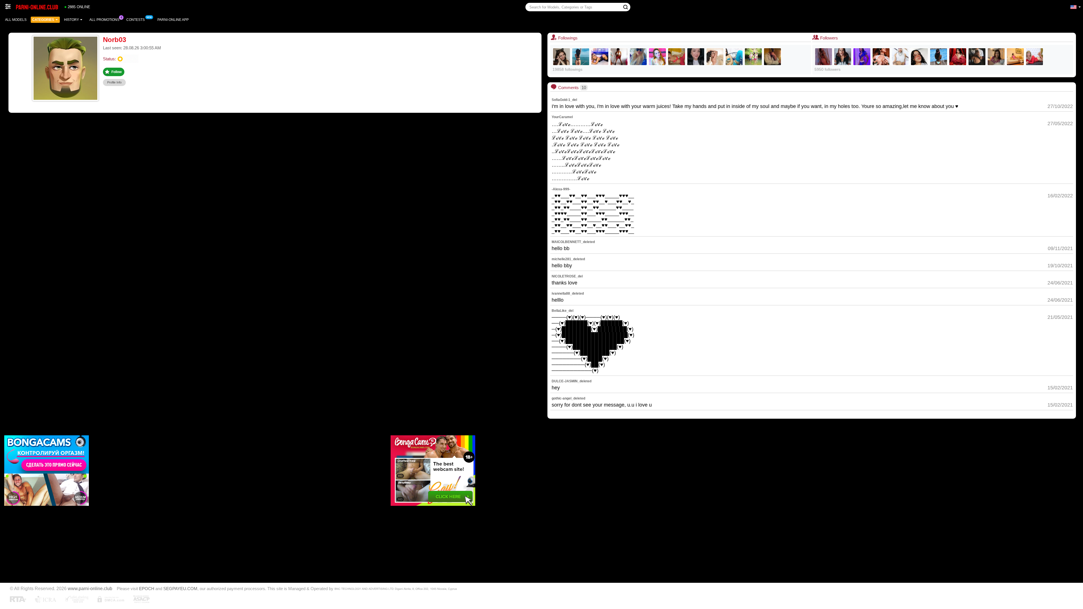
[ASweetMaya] (581, 57)
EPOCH (146, 588)
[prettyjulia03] (715, 57)
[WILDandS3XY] (657, 57)
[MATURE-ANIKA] (843, 57)
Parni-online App (173, 20)
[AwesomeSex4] (753, 57)
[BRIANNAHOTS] (862, 57)
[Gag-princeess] (958, 57)
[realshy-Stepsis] (919, 57)
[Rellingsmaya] (939, 57)
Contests (135, 20)
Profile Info (114, 82)
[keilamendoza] (824, 57)
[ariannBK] (900, 57)
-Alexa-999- (561, 189)
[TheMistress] (696, 57)
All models (16, 20)
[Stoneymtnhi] (977, 57)
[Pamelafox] (638, 57)
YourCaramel (562, 117)
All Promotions (104, 20)
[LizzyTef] (881, 57)
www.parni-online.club (90, 588)
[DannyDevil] (561, 57)
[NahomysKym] (1015, 57)
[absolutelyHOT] (734, 57)
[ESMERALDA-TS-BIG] (1034, 57)
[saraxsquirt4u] (619, 57)
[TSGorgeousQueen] (600, 57)
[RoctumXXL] (772, 57)
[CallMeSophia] (677, 57)
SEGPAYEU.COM (180, 588)
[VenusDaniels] (996, 57)
